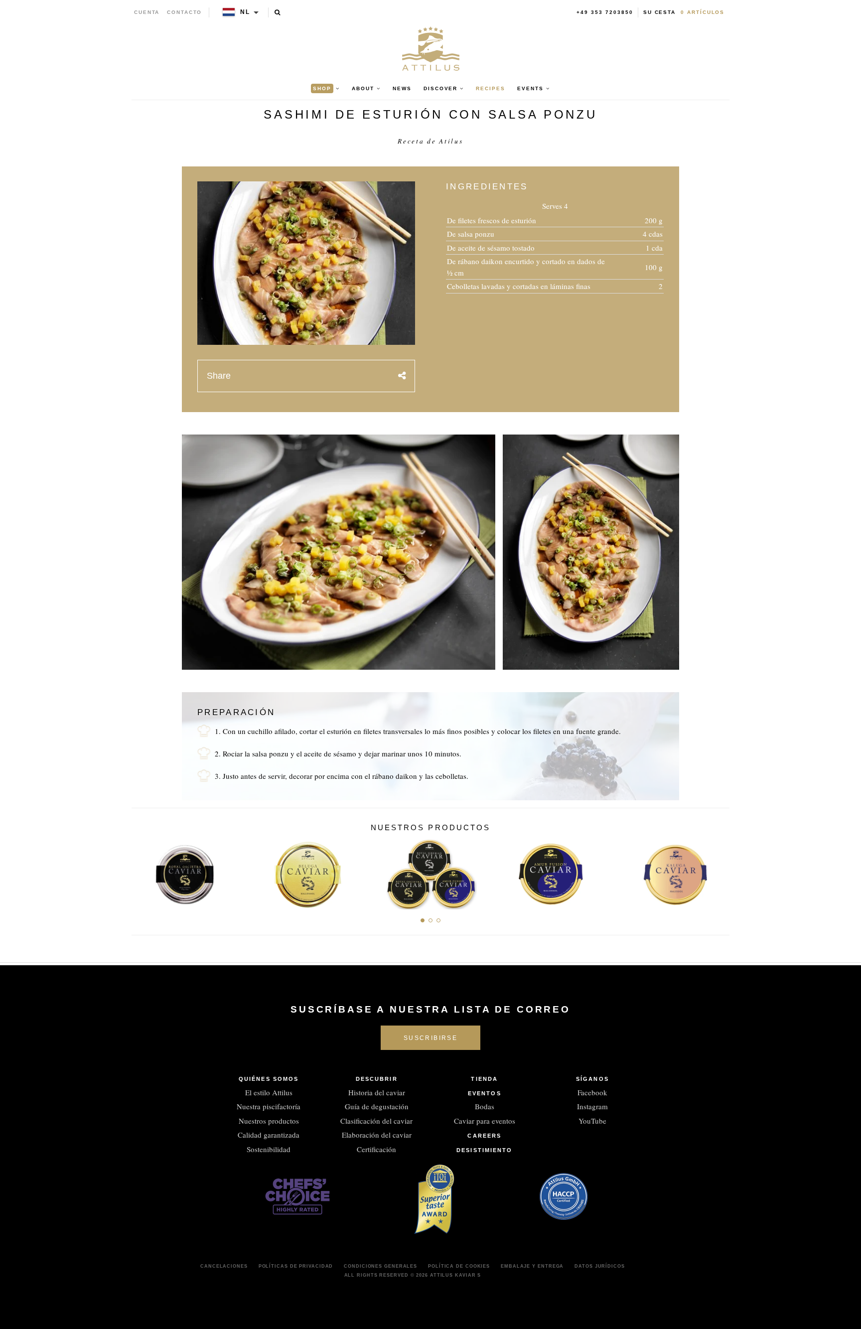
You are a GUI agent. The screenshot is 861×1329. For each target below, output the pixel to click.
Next (718, 871)
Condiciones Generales (380, 1266)
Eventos (484, 1093)
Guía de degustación (377, 1106)
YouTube (592, 1121)
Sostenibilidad (268, 1149)
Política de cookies (459, 1266)
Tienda (484, 1079)
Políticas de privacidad (296, 1266)
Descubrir (377, 1079)
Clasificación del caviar (376, 1121)
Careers (484, 1136)
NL (245, 11)
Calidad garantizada (268, 1135)
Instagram (592, 1106)
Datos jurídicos (599, 1266)
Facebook (592, 1092)
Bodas (484, 1106)
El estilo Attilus (268, 1092)
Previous (143, 871)
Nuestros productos (269, 1121)
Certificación (376, 1149)
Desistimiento (484, 1150)
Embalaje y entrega (532, 1266)
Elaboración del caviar (377, 1135)
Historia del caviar (376, 1092)
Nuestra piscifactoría (268, 1106)
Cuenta (147, 12)
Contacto (184, 12)
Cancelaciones (224, 1266)
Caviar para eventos (484, 1121)
